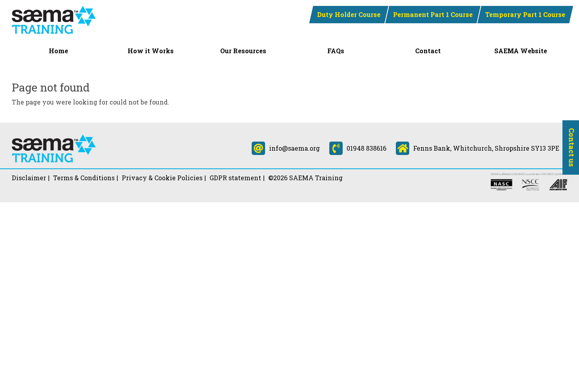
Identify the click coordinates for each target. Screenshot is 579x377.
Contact (428, 51)
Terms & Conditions (84, 178)
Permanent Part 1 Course (433, 14)
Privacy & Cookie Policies (162, 178)
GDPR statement (235, 178)
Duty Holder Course (348, 14)
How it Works (151, 51)
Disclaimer (29, 178)
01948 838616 (366, 148)
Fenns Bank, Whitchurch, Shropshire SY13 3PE (486, 148)
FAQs (335, 51)
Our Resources (243, 51)
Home (58, 51)
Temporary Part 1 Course (525, 14)
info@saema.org (294, 148)
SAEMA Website (520, 51)
